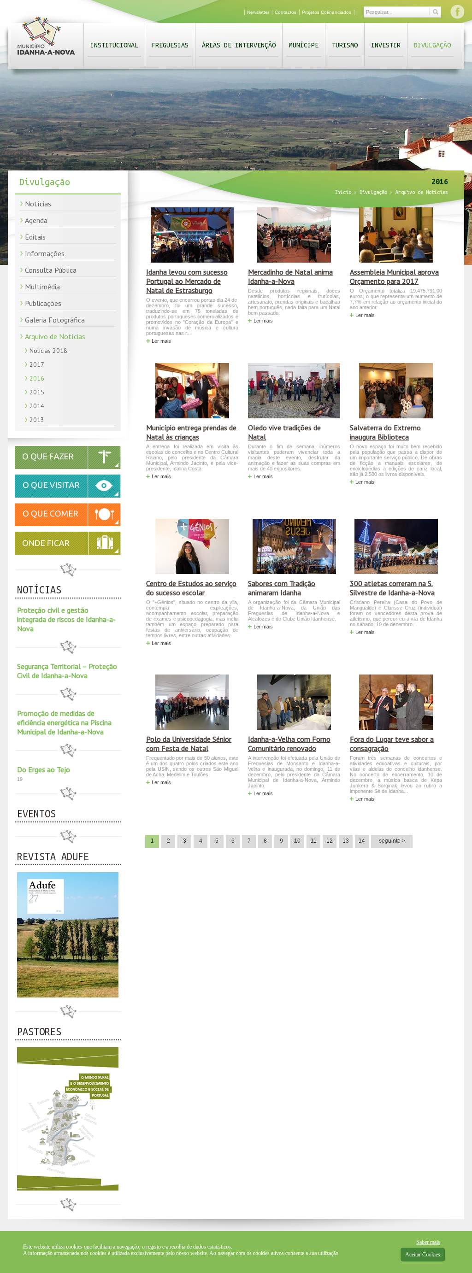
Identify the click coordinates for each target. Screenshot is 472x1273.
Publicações (43, 303)
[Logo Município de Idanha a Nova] (46, 56)
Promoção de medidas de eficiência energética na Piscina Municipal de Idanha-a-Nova (64, 722)
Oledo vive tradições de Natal (284, 432)
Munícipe (304, 45)
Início (343, 192)
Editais (35, 236)
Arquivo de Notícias (55, 336)
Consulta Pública (51, 270)
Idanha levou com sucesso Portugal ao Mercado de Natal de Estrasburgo (187, 281)
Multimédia (42, 286)
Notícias (38, 203)
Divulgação (432, 45)
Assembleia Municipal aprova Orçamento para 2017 (394, 276)
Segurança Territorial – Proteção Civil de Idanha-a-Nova (67, 671)
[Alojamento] (68, 543)
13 (345, 841)
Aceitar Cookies (422, 1254)
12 (329, 841)
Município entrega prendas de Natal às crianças (191, 432)
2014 (37, 406)
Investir (386, 45)
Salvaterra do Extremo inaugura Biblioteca (385, 432)
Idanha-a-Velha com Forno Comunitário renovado (289, 743)
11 (314, 841)
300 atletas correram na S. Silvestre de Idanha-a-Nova (392, 588)
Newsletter (258, 12)
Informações (45, 253)
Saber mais (428, 1242)
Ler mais (161, 341)
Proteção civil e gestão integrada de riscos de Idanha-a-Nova (66, 619)
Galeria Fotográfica (55, 319)
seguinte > (392, 841)
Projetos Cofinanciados (326, 12)
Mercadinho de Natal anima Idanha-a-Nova (290, 276)
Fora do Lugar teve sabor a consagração (392, 743)
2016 (37, 378)
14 (362, 841)
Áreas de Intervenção (239, 45)
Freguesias (170, 45)
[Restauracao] (68, 524)
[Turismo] (68, 496)
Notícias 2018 (48, 350)
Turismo (345, 45)
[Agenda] (68, 467)
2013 (37, 420)
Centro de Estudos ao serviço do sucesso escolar (191, 588)
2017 (37, 364)
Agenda (36, 220)
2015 (37, 392)
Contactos (285, 12)
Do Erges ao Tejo (43, 769)
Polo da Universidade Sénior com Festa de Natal (188, 743)
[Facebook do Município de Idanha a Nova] (457, 11)
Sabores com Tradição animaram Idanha (281, 588)
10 (297, 841)
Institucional (114, 45)
